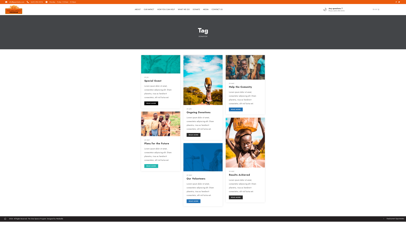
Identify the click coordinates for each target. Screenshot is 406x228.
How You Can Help (166, 9)
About (138, 9)
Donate (196, 9)
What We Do (184, 9)
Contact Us (217, 9)
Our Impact (149, 9)
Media (205, 9)
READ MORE (151, 103)
